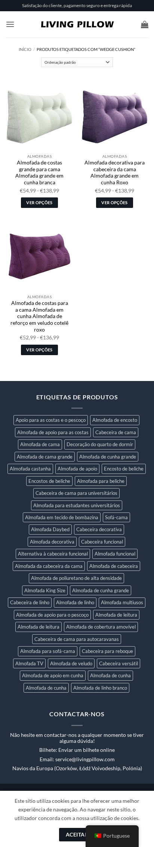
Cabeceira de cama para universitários (76, 493)
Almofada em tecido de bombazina (61, 517)
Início (25, 49)
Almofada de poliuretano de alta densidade (76, 578)
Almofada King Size (44, 590)
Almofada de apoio (77, 469)
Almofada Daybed (50, 529)
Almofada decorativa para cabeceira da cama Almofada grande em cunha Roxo (114, 172)
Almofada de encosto (114, 420)
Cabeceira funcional (102, 542)
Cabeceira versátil (118, 663)
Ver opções (39, 202)
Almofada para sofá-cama (47, 651)
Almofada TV (29, 663)
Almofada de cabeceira (113, 566)
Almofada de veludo (71, 663)
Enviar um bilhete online (86, 750)
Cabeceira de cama (115, 432)
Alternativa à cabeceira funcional (53, 554)
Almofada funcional (115, 554)
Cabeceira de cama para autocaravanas (76, 639)
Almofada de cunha (110, 675)
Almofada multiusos (122, 602)
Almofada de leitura (116, 615)
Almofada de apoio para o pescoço (52, 615)
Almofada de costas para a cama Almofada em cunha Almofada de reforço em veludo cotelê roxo (39, 316)
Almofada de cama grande (45, 457)
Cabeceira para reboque (107, 651)
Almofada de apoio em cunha (52, 675)
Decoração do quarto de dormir (100, 444)
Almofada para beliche (100, 481)
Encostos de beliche (49, 481)
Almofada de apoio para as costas (53, 432)
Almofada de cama (40, 444)
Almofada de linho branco (100, 688)
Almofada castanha (30, 469)
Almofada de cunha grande (107, 457)
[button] (10, 24)
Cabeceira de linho (29, 602)
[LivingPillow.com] (77, 24)
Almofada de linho (75, 602)
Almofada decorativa (52, 542)
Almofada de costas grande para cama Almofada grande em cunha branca (39, 172)
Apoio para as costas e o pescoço (51, 420)
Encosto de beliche (124, 469)
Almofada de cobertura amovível (101, 627)
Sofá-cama (116, 517)
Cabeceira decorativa (99, 529)
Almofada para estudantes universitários (76, 505)
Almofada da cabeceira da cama (49, 566)
